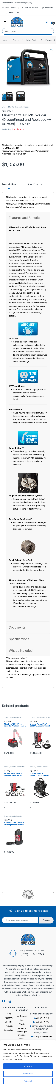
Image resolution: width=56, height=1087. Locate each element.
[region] (28, 1063)
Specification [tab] (34, 184)
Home (4, 40)
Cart (22, 1020)
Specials (8, 1022)
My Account (14, 13)
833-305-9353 (42, 1018)
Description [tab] (9, 184)
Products (49, 8)
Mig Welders (13, 107)
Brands (16, 40)
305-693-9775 (42, 1022)
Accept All (28, 1066)
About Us (9, 1018)
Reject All (28, 1081)
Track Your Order (31, 8)
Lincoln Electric (16, 717)
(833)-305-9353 (32, 954)
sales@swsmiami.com (42, 1036)
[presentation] (53, 892)
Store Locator (10, 8)
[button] (51, 50)
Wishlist (22, 1024)
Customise (28, 1074)
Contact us (8, 1030)
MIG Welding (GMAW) (40, 718)
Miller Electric (32, 40)
